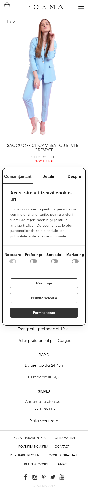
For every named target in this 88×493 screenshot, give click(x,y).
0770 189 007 (44, 409)
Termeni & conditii (36, 464)
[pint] (44, 477)
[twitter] (53, 477)
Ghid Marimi (65, 438)
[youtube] (62, 477)
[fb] (26, 477)
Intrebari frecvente (26, 455)
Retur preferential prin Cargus (44, 341)
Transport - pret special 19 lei (44, 329)
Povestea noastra (33, 446)
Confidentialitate (63, 455)
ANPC (62, 464)
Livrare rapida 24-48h (44, 365)
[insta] (35, 477)
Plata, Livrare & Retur (30, 438)
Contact (62, 446)
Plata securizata (44, 421)
